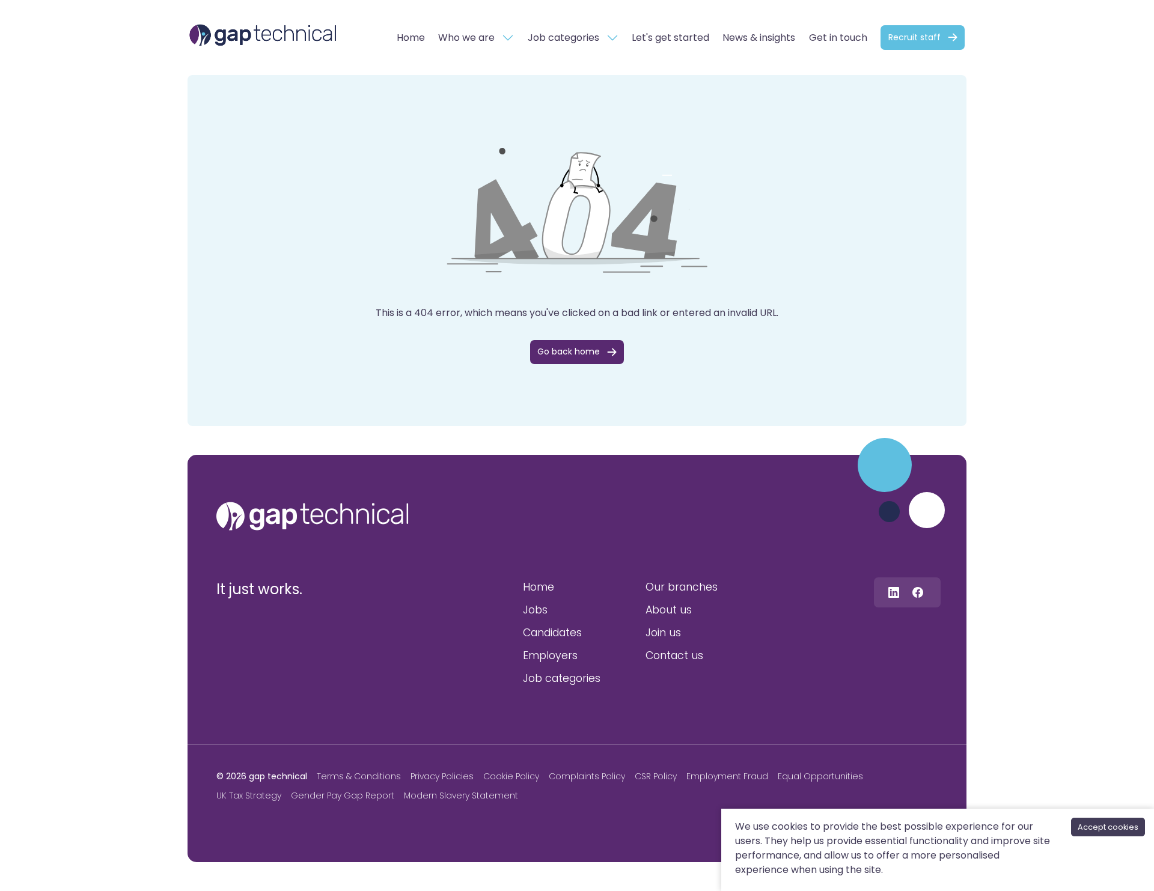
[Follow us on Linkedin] (894, 592)
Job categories (563, 37)
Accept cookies (1108, 827)
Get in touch (838, 37)
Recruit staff (914, 37)
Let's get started (670, 37)
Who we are (466, 37)
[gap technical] (312, 516)
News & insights (758, 37)
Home (411, 37)
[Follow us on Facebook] (918, 592)
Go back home (568, 351)
